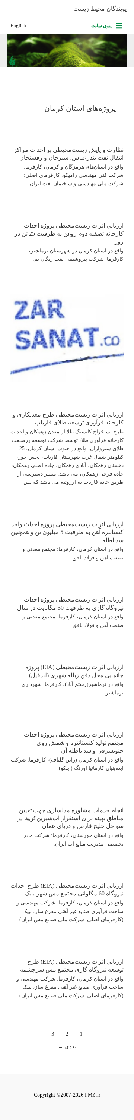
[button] (18, 26)
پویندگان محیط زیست (100, 8)
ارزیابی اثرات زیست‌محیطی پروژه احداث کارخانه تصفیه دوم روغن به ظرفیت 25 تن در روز (69, 233)
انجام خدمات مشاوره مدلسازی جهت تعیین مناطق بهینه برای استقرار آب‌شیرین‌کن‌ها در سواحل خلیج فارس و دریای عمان (70, 818)
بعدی (67, 1047)
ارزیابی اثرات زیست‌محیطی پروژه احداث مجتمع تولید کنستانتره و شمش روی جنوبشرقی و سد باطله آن (74, 742)
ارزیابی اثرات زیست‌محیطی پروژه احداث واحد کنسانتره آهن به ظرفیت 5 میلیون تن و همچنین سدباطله (67, 532)
